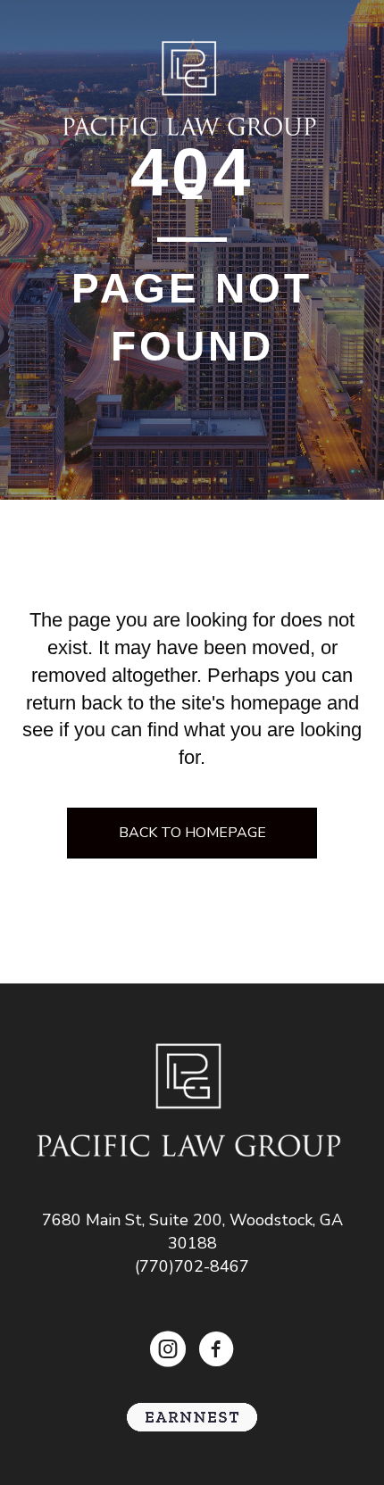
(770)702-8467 (192, 1266)
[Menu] (192, 189)
